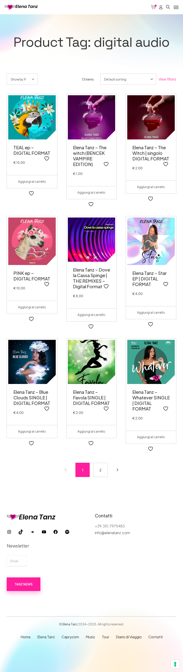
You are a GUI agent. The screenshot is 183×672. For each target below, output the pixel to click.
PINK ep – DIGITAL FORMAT (31, 275)
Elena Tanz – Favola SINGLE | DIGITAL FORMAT (91, 397)
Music (90, 637)
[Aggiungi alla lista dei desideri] (47, 158)
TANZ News (24, 584)
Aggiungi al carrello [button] (32, 181)
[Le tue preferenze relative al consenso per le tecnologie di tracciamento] (175, 664)
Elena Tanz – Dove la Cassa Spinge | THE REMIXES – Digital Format (91, 278)
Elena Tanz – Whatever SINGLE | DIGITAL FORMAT (151, 400)
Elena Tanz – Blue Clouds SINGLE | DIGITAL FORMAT (31, 397)
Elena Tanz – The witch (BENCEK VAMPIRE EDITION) (89, 156)
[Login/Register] (160, 7)
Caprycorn (70, 637)
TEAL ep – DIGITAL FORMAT (31, 150)
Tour (105, 637)
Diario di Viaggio (129, 637)
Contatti (155, 637)
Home (26, 637)
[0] (153, 7)
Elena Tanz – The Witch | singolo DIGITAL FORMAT (150, 153)
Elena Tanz (70, 624)
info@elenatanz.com (112, 532)
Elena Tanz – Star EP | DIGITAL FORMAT (149, 278)
